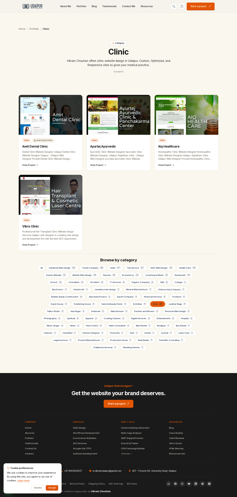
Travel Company (92, 267)
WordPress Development (86, 433)
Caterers (49, 333)
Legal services (62, 340)
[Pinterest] (202, 484)
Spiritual (72, 318)
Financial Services (154, 296)
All (41, 267)
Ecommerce (130, 275)
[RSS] (209, 484)
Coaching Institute (156, 275)
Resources (147, 6)
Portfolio (81, 6)
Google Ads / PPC (82, 448)
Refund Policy (77, 483)
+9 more (125, 453)
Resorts (109, 275)
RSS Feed (132, 483)
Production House (120, 340)
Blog (94, 6)
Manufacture (119, 311)
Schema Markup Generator (135, 427)
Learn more (23, 480)
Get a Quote (175, 443)
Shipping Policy (97, 483)
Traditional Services (104, 347)
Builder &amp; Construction (66, 296)
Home (22, 28)
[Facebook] (175, 484)
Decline (38, 488)
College (180, 282)
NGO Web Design (161, 267)
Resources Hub (177, 453)
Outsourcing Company (171, 289)
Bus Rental (182, 325)
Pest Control (93, 325)
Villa (164, 282)
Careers (29, 453)
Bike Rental (143, 325)
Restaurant (182, 275)
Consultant (76, 282)
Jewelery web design (107, 289)
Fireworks (116, 333)
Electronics (59, 289)
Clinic (157, 304)
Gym (133, 333)
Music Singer (55, 325)
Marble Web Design (84, 275)
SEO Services (80, 443)
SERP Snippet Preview (132, 438)
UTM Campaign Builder (133, 448)
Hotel (115, 267)
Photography (52, 318)
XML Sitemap (116, 483)
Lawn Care (185, 333)
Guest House (59, 304)
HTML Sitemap (176, 448)
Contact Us (30, 448)
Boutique (163, 325)
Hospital (186, 318)
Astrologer (77, 311)
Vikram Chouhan (100, 491)
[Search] (174, 6)
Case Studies (176, 433)
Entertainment (165, 318)
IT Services (117, 282)
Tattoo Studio (55, 311)
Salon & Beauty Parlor (113, 304)
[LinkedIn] (195, 484)
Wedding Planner (133, 347)
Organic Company (142, 282)
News (74, 325)
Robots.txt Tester (129, 443)
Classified (69, 333)
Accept (52, 488)
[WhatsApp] (168, 484)
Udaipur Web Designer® (118, 386)
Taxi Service (135, 267)
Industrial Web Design (62, 267)
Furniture (178, 296)
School (55, 282)
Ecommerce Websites (84, 438)
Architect (96, 282)
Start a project (198, 6)
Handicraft (80, 289)
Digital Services (140, 318)
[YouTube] (189, 484)
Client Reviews (176, 438)
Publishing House (84, 304)
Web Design (79, 427)
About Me (65, 6)
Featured (97, 311)
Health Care (187, 267)
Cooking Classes (114, 318)
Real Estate (145, 340)
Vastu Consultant (119, 325)
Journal (166, 333)
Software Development (85, 453)
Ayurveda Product (99, 296)
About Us (29, 433)
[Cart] (182, 6)
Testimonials (109, 6)
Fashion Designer (93, 333)
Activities (139, 304)
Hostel (149, 333)
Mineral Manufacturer (138, 289)
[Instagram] (182, 484)
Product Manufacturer (90, 340)
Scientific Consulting (171, 340)
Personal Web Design (177, 311)
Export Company (127, 296)
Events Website (55, 275)
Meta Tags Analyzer (131, 433)
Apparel (90, 318)
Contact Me (128, 6)
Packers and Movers (146, 311)
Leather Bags (177, 304)
